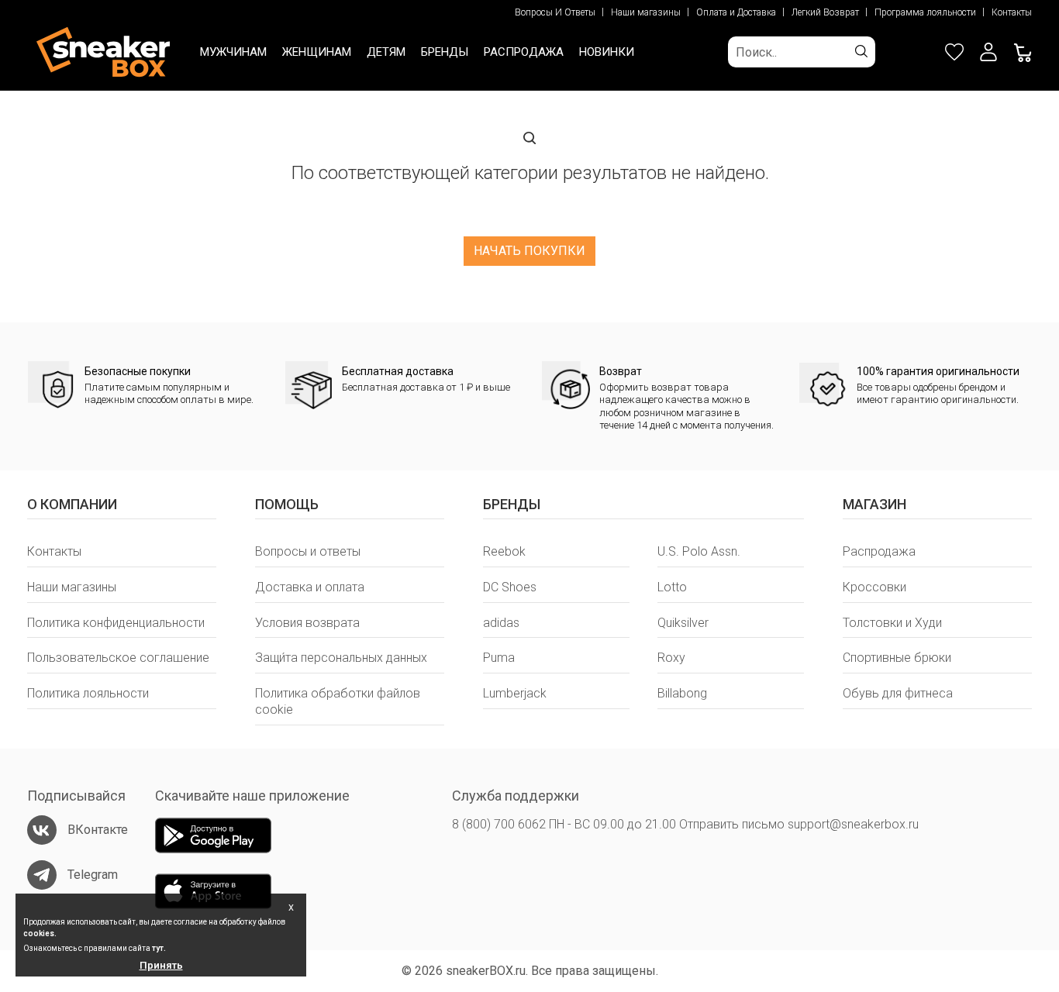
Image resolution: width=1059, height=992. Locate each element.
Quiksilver (683, 622)
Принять (161, 965)
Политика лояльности (88, 693)
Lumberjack (515, 693)
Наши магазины (646, 12)
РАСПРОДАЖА (524, 52)
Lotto (672, 587)
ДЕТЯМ (386, 52)
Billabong (682, 693)
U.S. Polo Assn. (698, 551)
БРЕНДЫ (444, 52)
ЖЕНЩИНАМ (316, 52)
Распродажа (879, 551)
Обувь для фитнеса (898, 693)
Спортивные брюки (897, 657)
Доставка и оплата (309, 587)
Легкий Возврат (825, 12)
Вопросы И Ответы (555, 12)
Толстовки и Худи (892, 622)
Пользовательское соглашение (118, 657)
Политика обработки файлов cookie (337, 701)
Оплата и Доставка (736, 12)
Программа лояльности (925, 12)
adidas (501, 622)
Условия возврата (307, 622)
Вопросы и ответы (307, 551)
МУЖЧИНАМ (233, 52)
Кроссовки (874, 587)
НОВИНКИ (606, 52)
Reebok (504, 551)
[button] (988, 52)
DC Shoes (509, 587)
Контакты (1012, 12)
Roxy (671, 657)
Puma (499, 657)
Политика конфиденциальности (116, 622)
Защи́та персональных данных (341, 657)
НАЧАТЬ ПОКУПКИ (529, 250)
